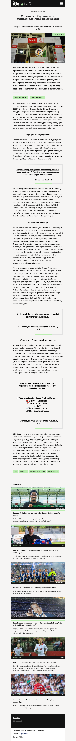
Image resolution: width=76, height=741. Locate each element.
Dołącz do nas (17, 721)
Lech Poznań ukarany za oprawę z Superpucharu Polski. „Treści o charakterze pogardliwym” (37, 624)
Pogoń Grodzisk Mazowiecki (37, 471)
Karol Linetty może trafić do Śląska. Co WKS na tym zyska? (36, 662)
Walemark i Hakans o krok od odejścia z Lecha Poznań (34, 588)
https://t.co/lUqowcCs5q (39, 408)
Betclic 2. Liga (23, 471)
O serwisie (16, 718)
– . (37, 174)
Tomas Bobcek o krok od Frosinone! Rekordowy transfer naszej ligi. (35, 701)
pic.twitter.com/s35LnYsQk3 (37, 317)
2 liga (15, 471)
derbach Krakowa (19, 293)
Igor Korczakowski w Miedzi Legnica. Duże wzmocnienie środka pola (35, 551)
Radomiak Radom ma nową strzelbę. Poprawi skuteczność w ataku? (36, 514)
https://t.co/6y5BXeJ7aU (39, 411)
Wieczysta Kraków (53, 471)
